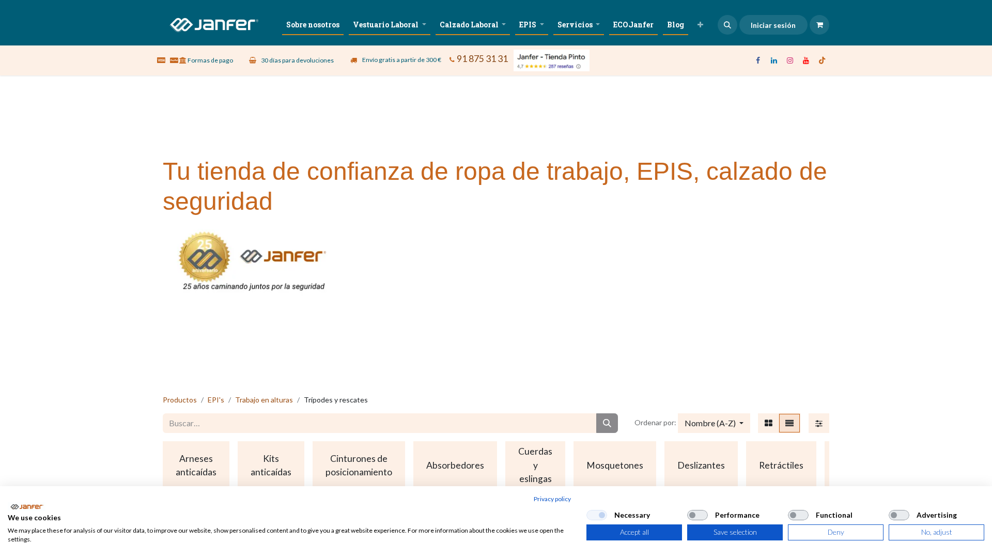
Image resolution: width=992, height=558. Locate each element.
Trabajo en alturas (264, 399)
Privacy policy (552, 499)
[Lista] (789, 423)
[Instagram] (790, 60)
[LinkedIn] (774, 60)
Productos (180, 399)
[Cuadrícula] (768, 423)
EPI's (216, 399)
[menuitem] (313, 24)
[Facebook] (758, 60)
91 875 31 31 (482, 58)
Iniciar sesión (773, 25)
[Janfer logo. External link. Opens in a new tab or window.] (26, 507)
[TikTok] (822, 60)
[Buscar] (607, 423)
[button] (727, 25)
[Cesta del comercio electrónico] (819, 25)
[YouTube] (806, 60)
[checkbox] (596, 515)
